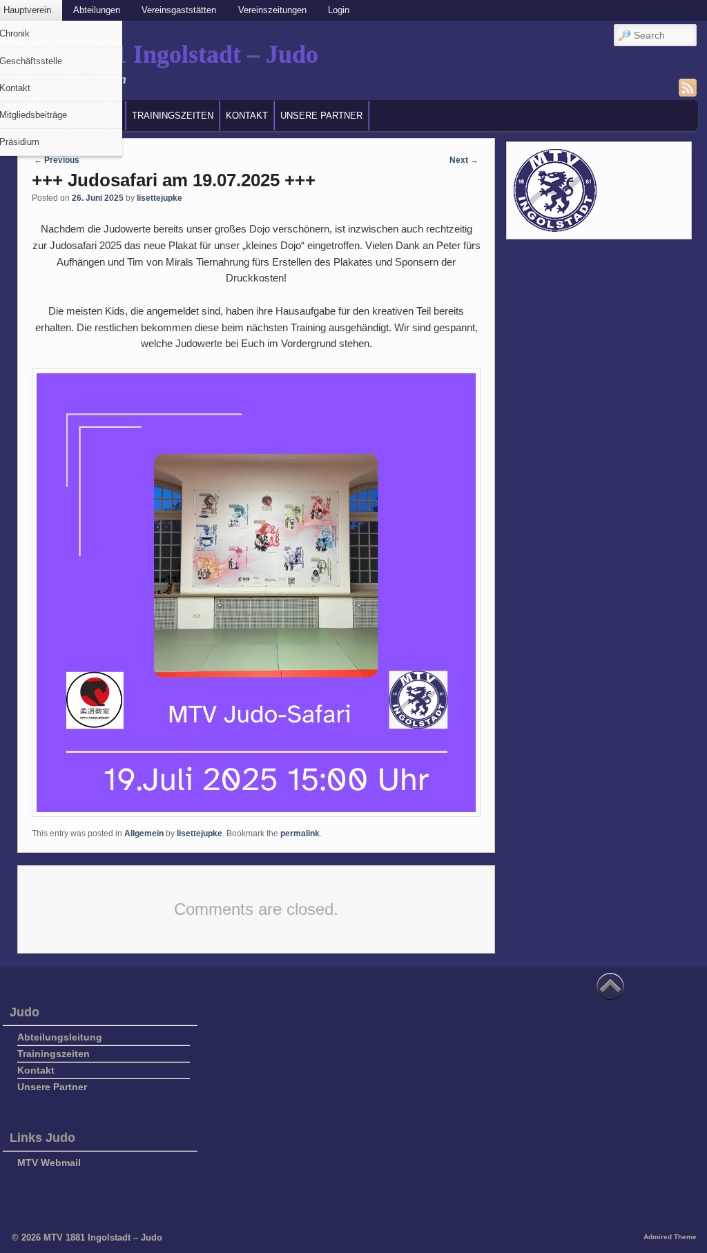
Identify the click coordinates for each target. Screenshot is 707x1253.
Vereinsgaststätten (179, 10)
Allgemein (144, 833)
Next (463, 160)
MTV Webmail (49, 1162)
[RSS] (688, 88)
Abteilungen (96, 10)
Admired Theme (670, 1237)
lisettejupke (159, 198)
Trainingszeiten (172, 115)
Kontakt (247, 115)
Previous (56, 160)
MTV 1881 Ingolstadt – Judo (166, 54)
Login (338, 10)
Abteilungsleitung (59, 1037)
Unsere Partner (321, 115)
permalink (300, 833)
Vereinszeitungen (272, 10)
